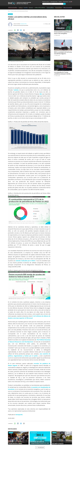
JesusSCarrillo (23, 23)
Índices (60, 1)
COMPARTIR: (10, 30)
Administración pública (12, 7)
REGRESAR (41, 447)
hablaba (16, 90)
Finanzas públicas (50, 7)
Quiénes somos (45, 1)
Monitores (65, 1)
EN (70, 1)
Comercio (21, 7)
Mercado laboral (58, 7)
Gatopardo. (19, 414)
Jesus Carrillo (17, 23)
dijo (41, 94)
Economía (26, 7)
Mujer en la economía (68, 7)
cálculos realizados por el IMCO (25, 261)
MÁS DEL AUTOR (59, 17)
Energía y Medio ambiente (40, 7)
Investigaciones (54, 1)
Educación (31, 7)
